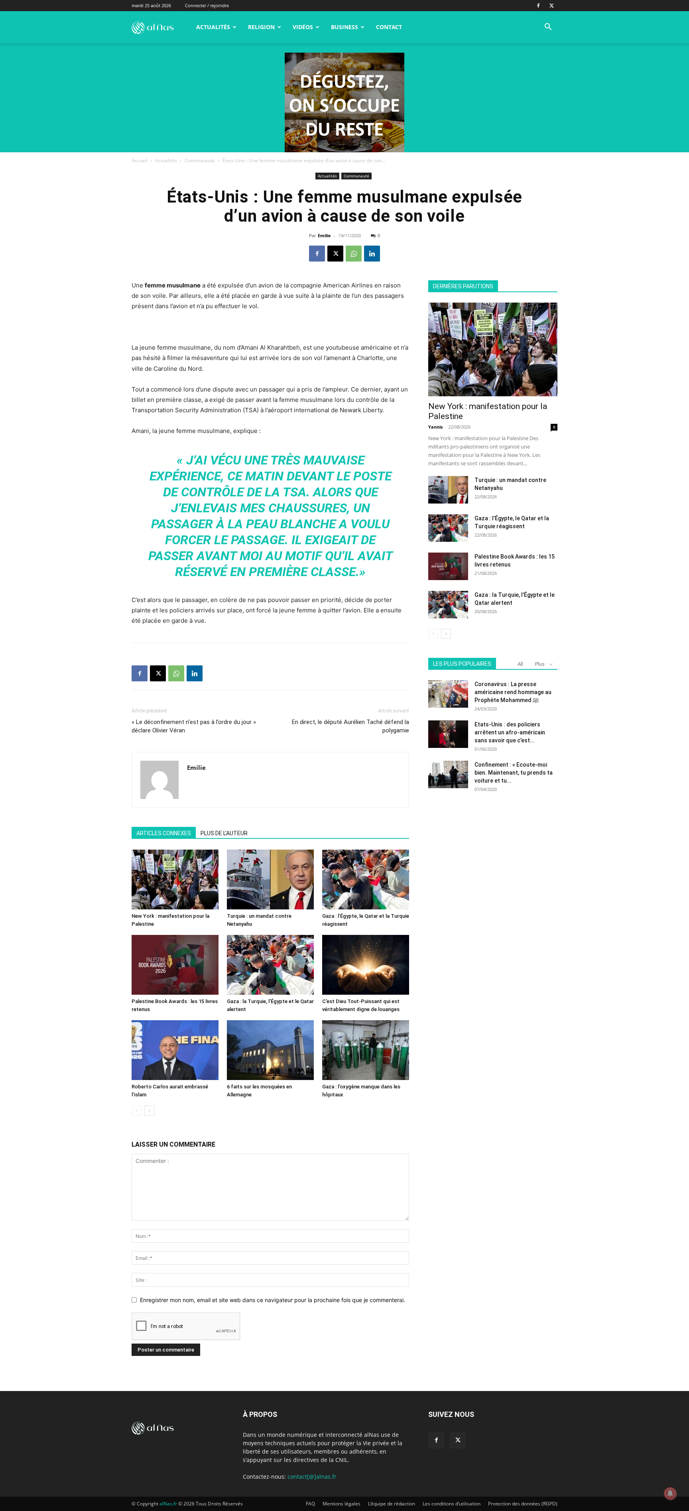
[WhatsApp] (354, 254)
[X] (551, 5)
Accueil (140, 160)
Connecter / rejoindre (207, 5)
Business (344, 27)
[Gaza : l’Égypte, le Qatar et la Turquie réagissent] (365, 879)
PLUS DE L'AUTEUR (224, 833)
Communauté (200, 160)
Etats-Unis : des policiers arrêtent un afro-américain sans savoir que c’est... (509, 732)
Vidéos (303, 27)
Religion (261, 27)
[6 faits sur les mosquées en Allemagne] (270, 1050)
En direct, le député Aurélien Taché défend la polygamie (350, 726)
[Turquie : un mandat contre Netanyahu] (270, 879)
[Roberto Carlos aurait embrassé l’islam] (175, 1050)
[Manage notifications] (670, 1493)
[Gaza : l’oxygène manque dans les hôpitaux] (365, 1050)
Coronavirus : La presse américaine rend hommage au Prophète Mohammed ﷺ (512, 692)
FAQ (310, 1503)
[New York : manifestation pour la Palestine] (175, 879)
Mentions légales (341, 1503)
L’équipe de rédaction (391, 1503)
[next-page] (149, 1111)
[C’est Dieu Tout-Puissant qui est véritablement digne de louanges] (365, 965)
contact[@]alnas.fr (312, 1476)
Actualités (213, 27)
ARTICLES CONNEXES (163, 833)
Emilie (324, 235)
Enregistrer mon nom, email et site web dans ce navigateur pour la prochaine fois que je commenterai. (272, 1300)
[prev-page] (137, 1111)
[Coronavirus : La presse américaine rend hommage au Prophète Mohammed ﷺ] (448, 694)
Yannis (435, 427)
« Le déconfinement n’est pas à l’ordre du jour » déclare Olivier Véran (194, 726)
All (520, 664)
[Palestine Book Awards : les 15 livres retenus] (175, 965)
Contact (389, 27)
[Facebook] (538, 5)
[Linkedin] (372, 254)
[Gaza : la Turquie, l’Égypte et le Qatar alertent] (270, 965)
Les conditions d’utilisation (451, 1503)
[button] (547, 27)
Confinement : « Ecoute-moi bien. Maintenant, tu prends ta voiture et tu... (513, 772)
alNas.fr (168, 1503)
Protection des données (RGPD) (522, 1503)
